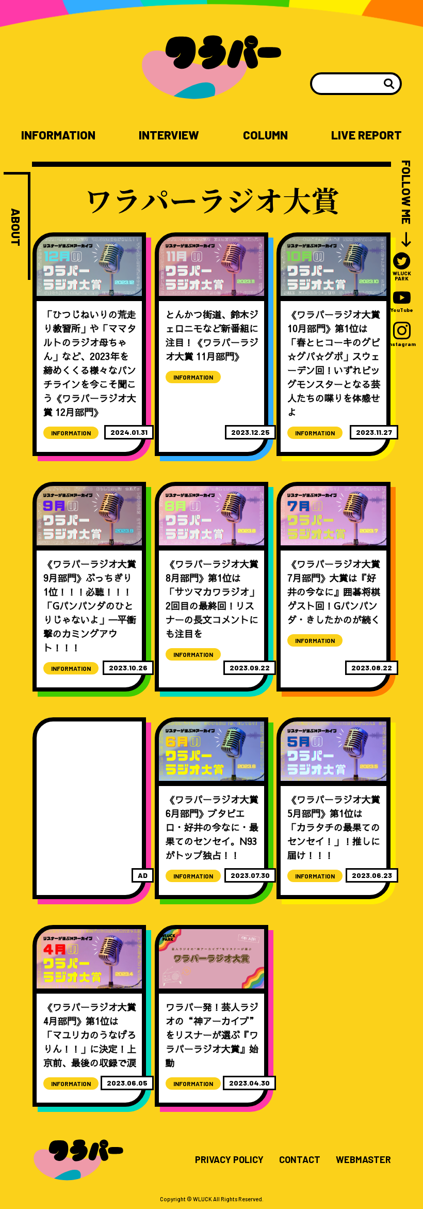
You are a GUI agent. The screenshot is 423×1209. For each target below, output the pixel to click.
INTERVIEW (169, 135)
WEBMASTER (363, 1160)
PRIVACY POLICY (229, 1160)
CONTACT (299, 1160)
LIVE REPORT (366, 135)
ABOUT (16, 227)
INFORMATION (58, 135)
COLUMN (265, 135)
